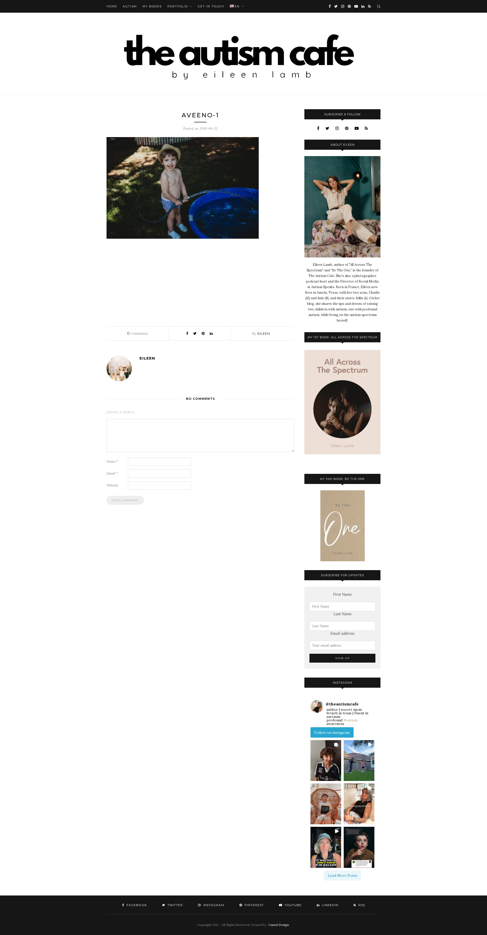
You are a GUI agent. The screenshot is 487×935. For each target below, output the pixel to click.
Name (112, 461)
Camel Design (279, 925)
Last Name (343, 613)
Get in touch (211, 6)
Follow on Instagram (332, 732)
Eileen (263, 333)
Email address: (342, 633)
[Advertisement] (200, 281)
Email (112, 473)
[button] (325, 760)
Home (112, 6)
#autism (350, 720)
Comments (137, 333)
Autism (130, 6)
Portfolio (177, 6)
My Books (152, 6)
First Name (342, 594)
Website (112, 485)
